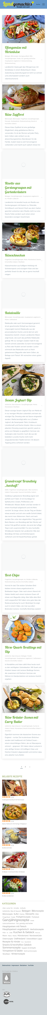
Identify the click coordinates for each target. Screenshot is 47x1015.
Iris (6, 198)
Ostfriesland (13, 319)
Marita (35, 404)
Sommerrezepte (12, 947)
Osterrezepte (8, 939)
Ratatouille (12, 313)
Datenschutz (6, 965)
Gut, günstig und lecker (28, 58)
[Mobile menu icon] (43, 4)
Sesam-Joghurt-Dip (18, 400)
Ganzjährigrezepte (10, 58)
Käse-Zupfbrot (14, 114)
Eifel (31, 56)
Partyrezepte (14, 492)
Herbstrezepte (37, 929)
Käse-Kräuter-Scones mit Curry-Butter (21, 719)
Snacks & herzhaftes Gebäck (27, 492)
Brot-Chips (12, 575)
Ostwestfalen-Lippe (34, 939)
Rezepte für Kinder (11, 941)
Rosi (22, 942)
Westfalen (21, 262)
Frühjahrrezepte (23, 917)
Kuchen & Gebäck (23, 932)
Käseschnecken (15, 255)
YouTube (31, 965)
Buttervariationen (8, 896)
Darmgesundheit (24, 56)
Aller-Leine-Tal (8, 908)
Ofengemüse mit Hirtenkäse (16, 49)
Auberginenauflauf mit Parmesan (13, 800)
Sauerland (28, 942)
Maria (25, 259)
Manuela (7, 121)
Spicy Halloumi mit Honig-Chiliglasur (14, 824)
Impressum (15, 965)
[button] (4, 1011)
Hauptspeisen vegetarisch (13, 61)
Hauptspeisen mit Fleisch (14, 926)
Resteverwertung (26, 61)
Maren (7, 319)
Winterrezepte (18, 954)
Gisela (19, 58)
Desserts (29, 914)
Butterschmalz (7, 848)
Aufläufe (23, 908)
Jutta (10, 932)
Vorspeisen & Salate (13, 950)
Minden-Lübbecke (12, 198)
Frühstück (35, 917)
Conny (22, 914)
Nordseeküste (15, 121)
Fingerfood (24, 119)
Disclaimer (23, 965)
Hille (29, 490)
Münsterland (32, 259)
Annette (16, 908)
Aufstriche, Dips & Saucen (13, 404)
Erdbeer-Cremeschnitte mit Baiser (13, 872)
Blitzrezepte (14, 56)
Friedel (29, 656)
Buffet (7, 490)
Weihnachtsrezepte (30, 951)
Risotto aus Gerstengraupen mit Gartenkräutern (18, 187)
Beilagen (7, 56)
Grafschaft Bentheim (9, 923)
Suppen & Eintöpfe (29, 948)
